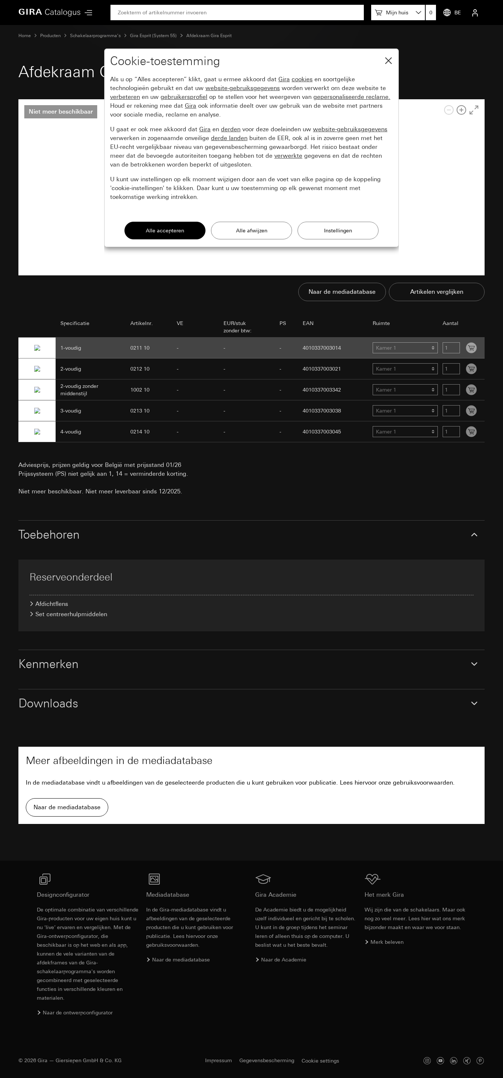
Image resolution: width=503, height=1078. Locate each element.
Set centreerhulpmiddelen (71, 614)
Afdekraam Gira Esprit (209, 35)
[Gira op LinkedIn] (453, 1060)
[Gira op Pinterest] (480, 1060)
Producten (50, 35)
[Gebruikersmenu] (475, 12)
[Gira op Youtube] (440, 1060)
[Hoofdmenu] (86, 12)
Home (24, 35)
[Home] (49, 12)
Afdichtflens (51, 603)
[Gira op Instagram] (427, 1060)
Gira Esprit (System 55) (153, 35)
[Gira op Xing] (466, 1060)
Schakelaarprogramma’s (95, 35)
